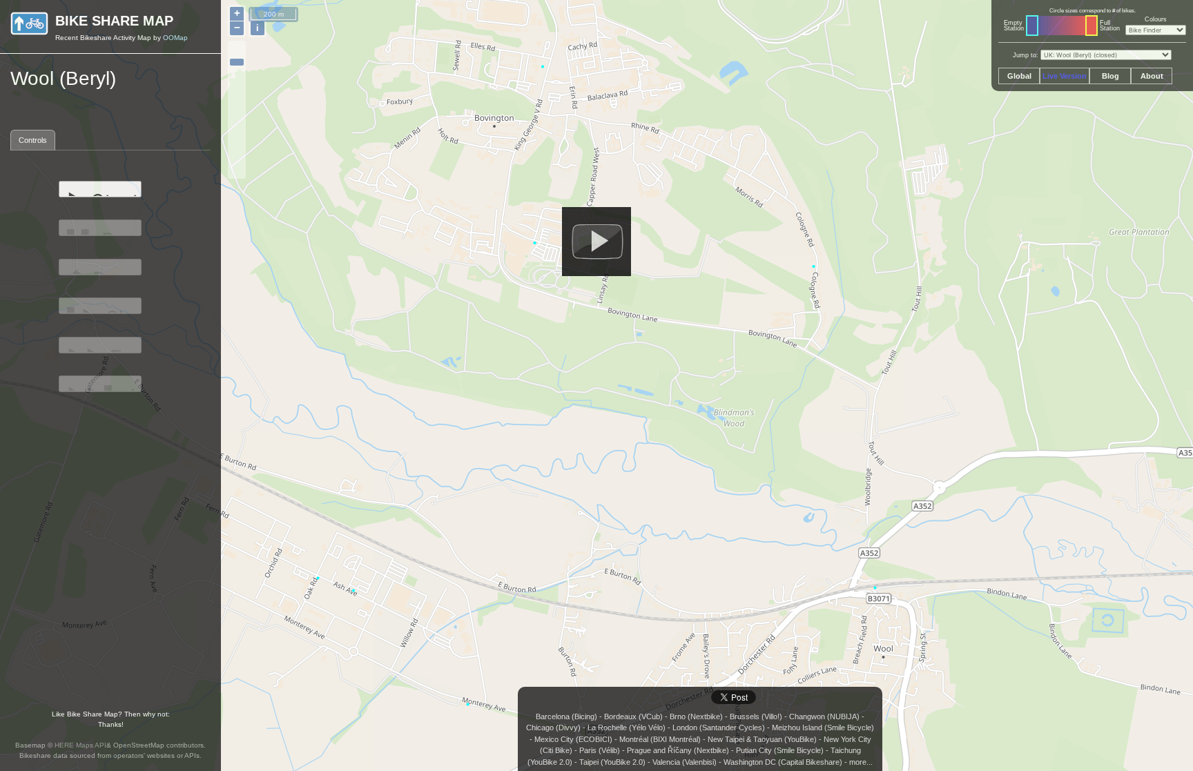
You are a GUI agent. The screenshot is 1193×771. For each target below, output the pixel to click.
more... (861, 762)
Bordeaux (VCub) (633, 716)
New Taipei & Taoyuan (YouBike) (762, 739)
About (1152, 76)
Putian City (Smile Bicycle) (780, 750)
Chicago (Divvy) (553, 727)
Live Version (1064, 76)
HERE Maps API (80, 745)
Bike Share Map (114, 20)
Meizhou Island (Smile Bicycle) (823, 727)
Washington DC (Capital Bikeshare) (783, 762)
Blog (1110, 76)
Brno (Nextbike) (696, 716)
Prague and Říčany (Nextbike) (678, 750)
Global (1019, 76)
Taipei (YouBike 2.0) (612, 762)
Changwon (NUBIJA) (824, 716)
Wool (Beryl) (63, 78)
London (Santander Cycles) (718, 727)
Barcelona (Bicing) (566, 716)
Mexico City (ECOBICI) (573, 739)
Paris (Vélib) (599, 750)
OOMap (175, 37)
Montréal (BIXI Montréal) (660, 739)
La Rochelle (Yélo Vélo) (627, 727)
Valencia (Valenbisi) (684, 762)
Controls (33, 140)
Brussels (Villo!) (756, 716)
